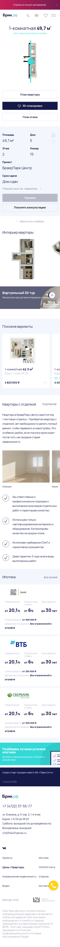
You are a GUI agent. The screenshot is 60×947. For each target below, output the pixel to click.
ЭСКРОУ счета (47, 867)
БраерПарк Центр (17, 167)
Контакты (44, 885)
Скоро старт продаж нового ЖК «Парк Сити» (27, 777)
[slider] (30, 61)
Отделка (43, 876)
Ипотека (43, 857)
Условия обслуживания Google (21, 935)
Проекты (7, 857)
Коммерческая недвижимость (19, 876)
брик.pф (13, 911)
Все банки (51, 577)
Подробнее (49, 404)
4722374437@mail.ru (14, 833)
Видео (6, 885)
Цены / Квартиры (13, 867)
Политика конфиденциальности (16, 931)
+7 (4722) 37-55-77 (17, 806)
